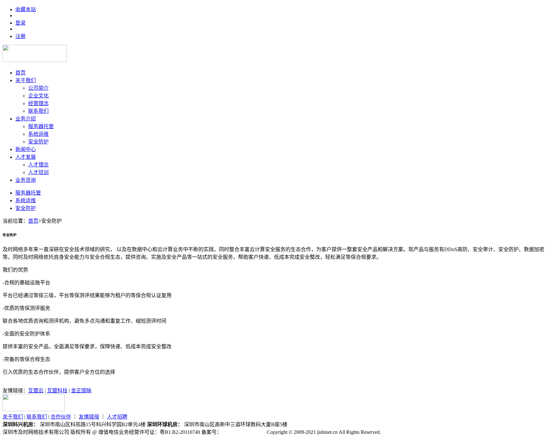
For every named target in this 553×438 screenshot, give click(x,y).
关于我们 (25, 80)
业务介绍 (25, 118)
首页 (20, 72)
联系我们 (38, 111)
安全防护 (38, 141)
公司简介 (38, 88)
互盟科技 (57, 390)
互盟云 (36, 390)
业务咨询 (25, 180)
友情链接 (89, 416)
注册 (20, 36)
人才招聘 (117, 416)
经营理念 (38, 103)
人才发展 (25, 157)
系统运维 (38, 134)
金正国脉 (81, 390)
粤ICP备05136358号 (244, 432)
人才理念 (38, 164)
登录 (20, 23)
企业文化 (38, 95)
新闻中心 (25, 149)
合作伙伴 (61, 416)
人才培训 (38, 172)
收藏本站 (25, 9)
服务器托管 (41, 126)
